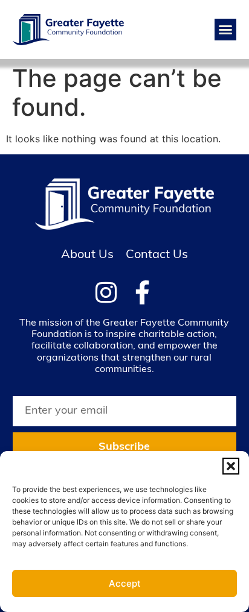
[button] (231, 466)
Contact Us (157, 255)
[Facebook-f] (143, 292)
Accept (125, 583)
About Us (87, 255)
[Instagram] (106, 292)
